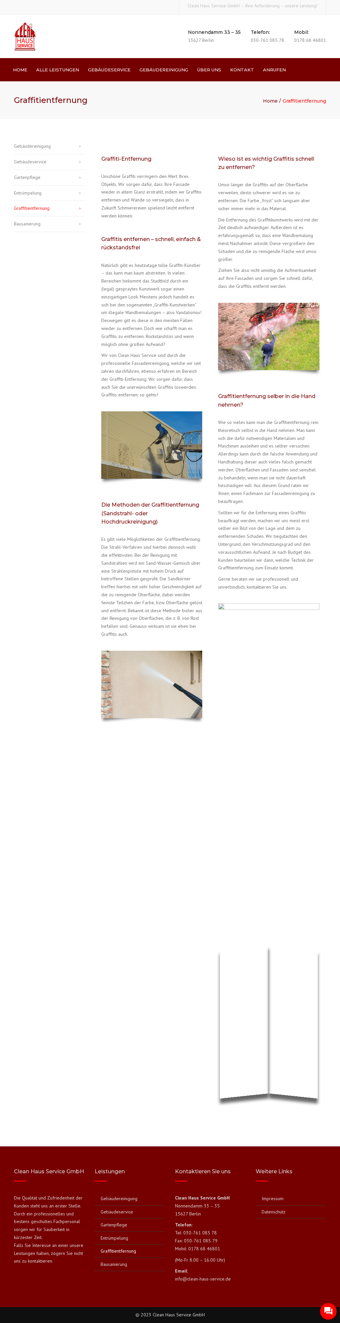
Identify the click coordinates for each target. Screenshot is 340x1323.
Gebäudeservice (109, 69)
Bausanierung (27, 224)
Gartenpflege (27, 177)
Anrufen (274, 69)
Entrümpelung (28, 193)
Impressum (273, 1198)
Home (20, 69)
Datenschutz (274, 1212)
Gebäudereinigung (163, 69)
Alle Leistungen (57, 69)
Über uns (209, 69)
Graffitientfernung (31, 208)
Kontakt (242, 69)
